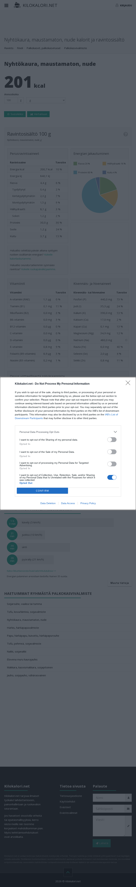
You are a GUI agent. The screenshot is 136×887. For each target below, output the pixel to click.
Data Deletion (48, 503)
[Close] (129, 384)
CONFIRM (42, 490)
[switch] (112, 439)
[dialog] (68, 443)
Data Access (68, 503)
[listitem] (68, 432)
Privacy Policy (88, 503)
